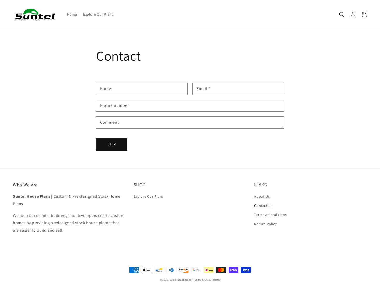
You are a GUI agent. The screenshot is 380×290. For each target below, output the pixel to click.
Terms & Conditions (270, 214)
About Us (262, 196)
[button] (341, 14)
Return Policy (265, 224)
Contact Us (263, 205)
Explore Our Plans (149, 196)
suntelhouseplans (180, 279)
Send (111, 144)
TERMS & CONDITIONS (207, 279)
